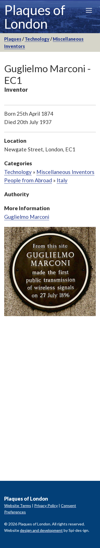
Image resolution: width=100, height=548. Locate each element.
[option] (50, 271)
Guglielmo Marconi (26, 217)
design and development (41, 530)
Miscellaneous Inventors (65, 172)
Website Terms (17, 505)
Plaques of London (34, 16)
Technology (37, 39)
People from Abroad (28, 180)
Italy (62, 180)
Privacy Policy (46, 505)
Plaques (12, 39)
